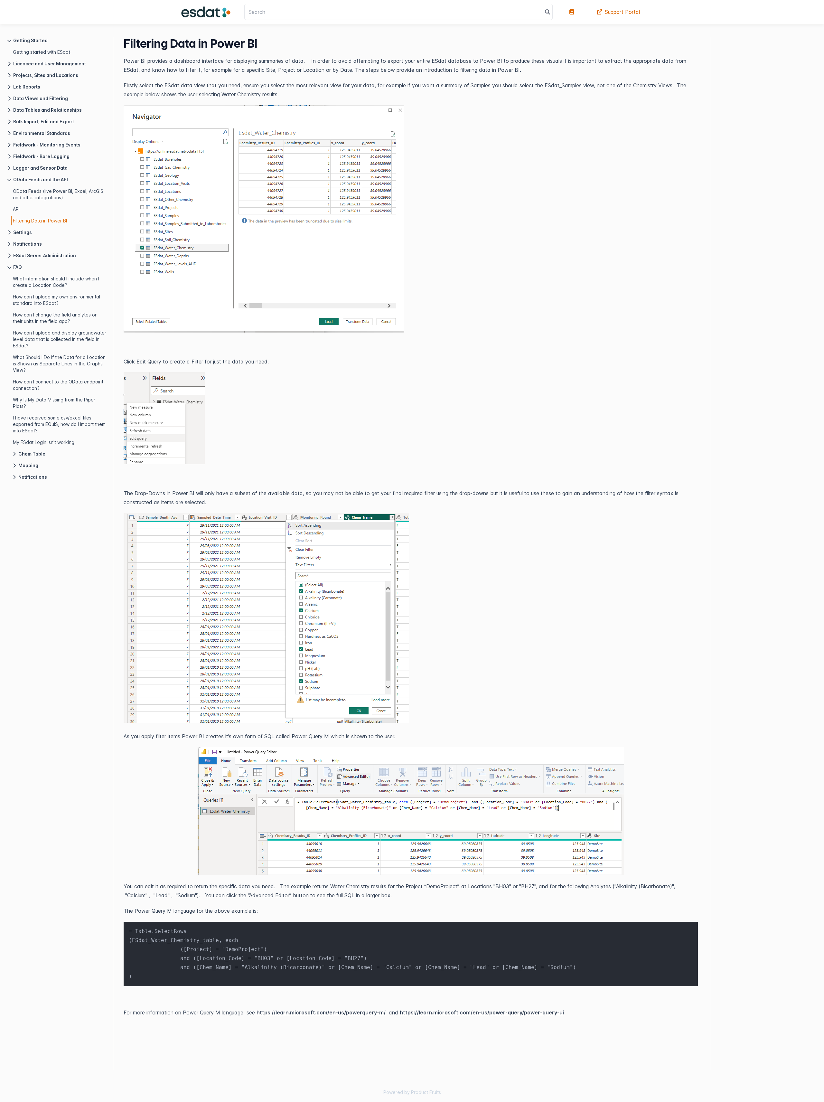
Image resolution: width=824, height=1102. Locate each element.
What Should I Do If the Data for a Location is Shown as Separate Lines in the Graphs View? (59, 363)
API (16, 209)
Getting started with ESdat (41, 52)
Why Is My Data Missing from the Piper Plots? (54, 403)
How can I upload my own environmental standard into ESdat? (56, 300)
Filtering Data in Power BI (40, 220)
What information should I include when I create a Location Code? (56, 282)
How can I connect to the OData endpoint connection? (58, 385)
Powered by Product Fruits (412, 1092)
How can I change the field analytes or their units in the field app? (55, 318)
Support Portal (622, 12)
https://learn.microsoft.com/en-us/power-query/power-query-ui (482, 1012)
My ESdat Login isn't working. (44, 442)
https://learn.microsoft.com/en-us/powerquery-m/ (321, 1012)
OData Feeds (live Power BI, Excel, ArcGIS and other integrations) (58, 194)
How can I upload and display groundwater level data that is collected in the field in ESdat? (59, 339)
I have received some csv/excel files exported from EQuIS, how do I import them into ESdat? (59, 424)
